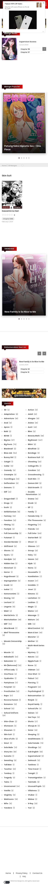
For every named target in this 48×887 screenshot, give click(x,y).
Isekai (8, 589)
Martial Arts (11, 615)
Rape (8, 695)
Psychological (36, 691)
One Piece (10, 674)
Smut (8, 743)
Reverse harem (12, 700)
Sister (32, 730)
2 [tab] (21, 158)
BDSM (8, 435)
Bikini (32, 444)
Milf (8, 624)
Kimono (33, 593)
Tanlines (33, 764)
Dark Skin (34, 479)
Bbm (32, 431)
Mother (33, 641)
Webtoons (11, 799)
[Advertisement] (24, 849)
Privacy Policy (21, 873)
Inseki (8, 585)
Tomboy (9, 773)
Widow (32, 799)
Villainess (34, 790)
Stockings (34, 747)
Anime (33, 423)
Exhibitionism (12, 511)
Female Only (35, 516)
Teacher (10, 769)
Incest (33, 581)
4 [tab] (26, 158)
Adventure (11, 418)
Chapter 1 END (8, 219)
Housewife (34, 572)
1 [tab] (19, 158)
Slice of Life (11, 739)
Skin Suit (9, 734)
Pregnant (34, 687)
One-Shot (34, 674)
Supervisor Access (27, 42)
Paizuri (33, 678)
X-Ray (32, 803)
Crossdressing (36, 474)
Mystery (33, 652)
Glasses (33, 546)
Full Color (34, 533)
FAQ (24, 876)
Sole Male (10, 747)
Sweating (10, 760)
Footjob (9, 529)
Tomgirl (33, 773)
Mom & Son (35, 632)
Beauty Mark (36, 435)
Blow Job (10, 453)
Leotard (9, 602)
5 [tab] (29, 158)
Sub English (35, 751)
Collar (8, 466)
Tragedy (9, 777)
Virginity (10, 795)
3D (6, 410)
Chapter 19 (25, 372)
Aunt (32, 427)
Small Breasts (35, 739)
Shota (33, 721)
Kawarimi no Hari (10, 211)
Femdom (10, 520)
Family (32, 511)
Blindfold (33, 448)
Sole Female (35, 743)
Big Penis (10, 444)
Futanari (9, 537)
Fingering (34, 524)
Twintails (34, 782)
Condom (34, 470)
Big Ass (9, 440)
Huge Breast (11, 576)
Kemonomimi (11, 593)
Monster (33, 637)
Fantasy (10, 516)
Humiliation (35, 576)
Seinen (33, 713)
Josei (32, 589)
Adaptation (11, 414)
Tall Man (9, 764)
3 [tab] (24, 158)
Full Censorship (12, 533)
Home (4, 166)
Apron (8, 427)
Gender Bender (12, 542)
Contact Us (37, 873)
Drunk (32, 503)
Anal (8, 423)
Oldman (33, 669)
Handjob (10, 559)
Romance (10, 704)
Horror (8, 572)
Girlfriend (10, 546)
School (9, 708)
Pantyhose (11, 682)
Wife (8, 803)
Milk (31, 624)
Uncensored (12, 786)
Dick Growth (35, 487)
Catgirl (8, 461)
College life (34, 466)
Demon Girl (34, 483)
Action (33, 410)
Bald (7, 431)
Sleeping (33, 734)
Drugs (8, 503)
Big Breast (35, 440)
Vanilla (8, 790)
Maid (8, 611)
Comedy (10, 470)
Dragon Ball (11, 499)
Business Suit (36, 457)
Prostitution (11, 691)
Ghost (32, 542)
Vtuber (32, 795)
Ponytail (9, 687)
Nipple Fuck (34, 661)
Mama (33, 611)
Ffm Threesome (37, 520)
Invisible (33, 585)
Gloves (9, 550)
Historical (10, 568)
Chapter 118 (25, 49)
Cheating (34, 461)
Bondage (34, 453)
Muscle (9, 652)
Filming (9, 524)
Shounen (9, 730)
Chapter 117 (25, 52)
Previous (4, 49)
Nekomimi (10, 661)
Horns (32, 568)
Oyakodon (10, 678)
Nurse (32, 665)
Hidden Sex (10, 563)
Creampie (10, 474)
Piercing (33, 682)
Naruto (33, 657)
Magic (32, 606)
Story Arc (10, 751)
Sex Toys (34, 717)
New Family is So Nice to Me (20, 311)
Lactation (34, 598)
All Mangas (12, 166)
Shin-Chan (10, 721)
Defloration (11, 483)
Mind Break (10, 628)
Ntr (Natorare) (12, 665)
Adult (32, 414)
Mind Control (36, 628)
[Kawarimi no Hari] (12, 194)
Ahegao (33, 418)
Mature (33, 619)
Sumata (9, 756)
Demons (9, 487)
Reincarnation (36, 695)
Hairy (32, 555)
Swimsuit (34, 760)
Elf (30, 507)
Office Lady (10, 669)
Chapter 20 (25, 369)
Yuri (31, 808)
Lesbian (33, 602)
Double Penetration (33, 493)
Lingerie (9, 606)
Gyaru (8, 555)
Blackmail (10, 448)
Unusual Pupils (36, 786)
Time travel (34, 769)
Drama (33, 499)
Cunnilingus (11, 479)
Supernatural (36, 756)
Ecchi (8, 507)
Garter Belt (34, 537)
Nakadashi (11, 657)
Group (33, 550)
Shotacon (10, 726)
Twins (8, 782)
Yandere (9, 808)
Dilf (7, 492)
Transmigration (37, 777)
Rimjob (32, 700)
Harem (33, 559)
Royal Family (35, 704)
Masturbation (12, 619)
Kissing (9, 598)
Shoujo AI (34, 726)
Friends (33, 529)
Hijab (32, 563)
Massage (33, 615)
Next (44, 49)
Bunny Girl (10, 457)
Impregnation (12, 581)
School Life (34, 708)
